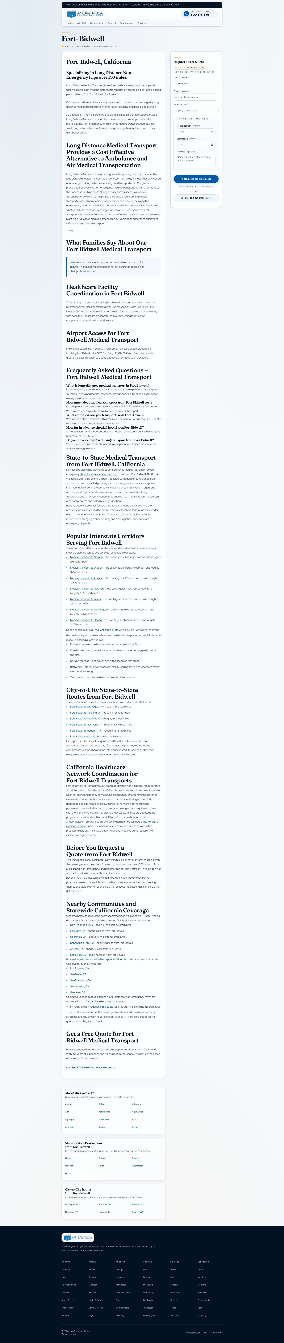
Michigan (93, 1284)
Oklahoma (148, 1300)
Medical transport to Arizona (86, 578)
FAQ (205, 1332)
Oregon (68, 1158)
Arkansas (120, 1261)
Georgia (119, 1269)
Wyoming (202, 1315)
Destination (187, 138)
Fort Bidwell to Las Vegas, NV (86, 706)
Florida (68, 1173)
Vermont (66, 1315)
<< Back (70, 230)
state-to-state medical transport (98, 474)
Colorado (174, 1261)
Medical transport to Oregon (86, 567)
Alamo (102, 1127)
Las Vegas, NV (72, 1204)
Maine (173, 1277)
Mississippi (148, 1284)
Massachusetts (69, 1284)
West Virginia (149, 1315)
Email (181, 104)
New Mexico (176, 1292)
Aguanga (69, 1119)
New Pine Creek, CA (81, 925)
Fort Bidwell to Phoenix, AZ (85, 718)
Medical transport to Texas (85, 599)
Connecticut (204, 1261)
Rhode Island (68, 1307)
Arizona (102, 1158)
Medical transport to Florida (86, 620)
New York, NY (71, 1212)
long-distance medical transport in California (100, 959)
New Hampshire (123, 1292)
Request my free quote (197, 178)
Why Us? (81, 23)
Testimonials (126, 23)
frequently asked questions (101, 1001)
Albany (135, 1127)
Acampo (69, 1104)
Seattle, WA (137, 1212)
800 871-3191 (79, 1067)
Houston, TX (104, 1212)
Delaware (66, 1269)
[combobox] (196, 131)
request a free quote (106, 630)
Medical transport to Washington (89, 609)
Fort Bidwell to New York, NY (85, 724)
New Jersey (148, 1292)
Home (70, 23)
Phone (181, 91)
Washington (137, 1165)
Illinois (173, 1269)
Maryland (202, 1277)
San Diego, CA (78, 974)
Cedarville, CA (78, 937)
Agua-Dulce (137, 1111)
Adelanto (136, 1104)
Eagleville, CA (78, 955)
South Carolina (96, 1307)
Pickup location (189, 125)
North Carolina (68, 1300)
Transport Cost (193, 1332)
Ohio (118, 1300)
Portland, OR (105, 1204)
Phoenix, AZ (137, 1204)
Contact (112, 23)
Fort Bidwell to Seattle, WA (85, 736)
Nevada (135, 1158)
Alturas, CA (76, 949)
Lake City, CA (77, 931)
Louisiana (147, 1277)
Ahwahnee (104, 1119)
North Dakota (95, 1300)
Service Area (96, 23)
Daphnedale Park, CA (82, 942)
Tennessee (148, 1307)
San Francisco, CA (80, 980)
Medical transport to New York (87, 588)
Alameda (69, 1127)
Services (142, 23)
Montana (202, 1284)
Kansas (92, 1277)
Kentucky (120, 1277)
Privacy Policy (216, 1332)
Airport (135, 1119)
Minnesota (121, 1284)
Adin (67, 1111)
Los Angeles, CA (79, 968)
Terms (212, 186)
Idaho (145, 1269)
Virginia (92, 1315)
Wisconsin (175, 1315)
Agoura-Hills (104, 1111)
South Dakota (122, 1307)
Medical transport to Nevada (86, 557)
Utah (200, 1307)
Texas (101, 1165)
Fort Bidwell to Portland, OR (85, 712)
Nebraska (66, 1292)
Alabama (66, 1261)
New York (69, 1165)
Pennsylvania (204, 1300)
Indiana (201, 1269)
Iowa (64, 1277)
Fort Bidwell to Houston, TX (85, 730)
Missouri (174, 1284)
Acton (101, 1104)
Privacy (206, 186)
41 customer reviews (82, 46)
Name (181, 77)
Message (186, 151)
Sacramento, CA (79, 986)
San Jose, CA (77, 992)
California (147, 1261)
